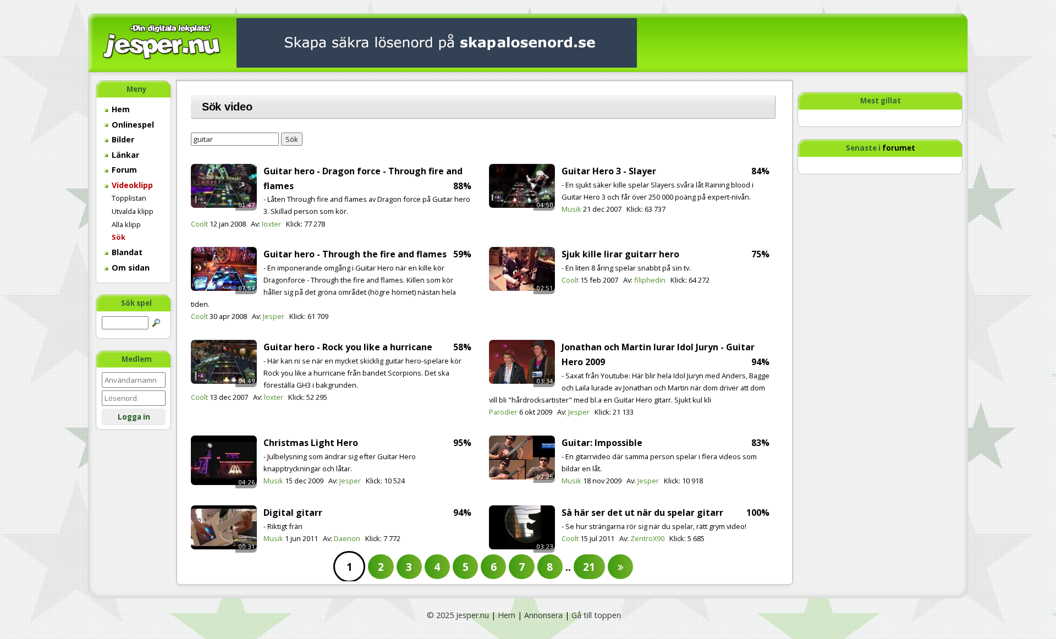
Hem (119, 109)
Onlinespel (131, 124)
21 (589, 567)
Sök (118, 237)
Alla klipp (126, 224)
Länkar (124, 155)
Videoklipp (131, 185)
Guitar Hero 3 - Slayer (609, 171)
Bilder (121, 139)
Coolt (199, 224)
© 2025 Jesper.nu (458, 615)
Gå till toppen (596, 615)
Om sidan (129, 267)
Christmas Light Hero (310, 443)
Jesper (273, 316)
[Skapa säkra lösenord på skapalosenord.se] (437, 42)
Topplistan (129, 198)
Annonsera (543, 615)
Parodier (503, 412)
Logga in (134, 417)
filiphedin (650, 280)
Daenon (347, 538)
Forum (123, 169)
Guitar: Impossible (602, 443)
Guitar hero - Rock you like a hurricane (347, 347)
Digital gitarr (292, 512)
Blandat (125, 252)
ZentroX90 (647, 538)
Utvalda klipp (132, 211)
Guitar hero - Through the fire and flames (355, 254)
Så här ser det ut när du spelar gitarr (642, 512)
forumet (898, 148)
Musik (571, 209)
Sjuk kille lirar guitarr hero (620, 254)
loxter (271, 224)
